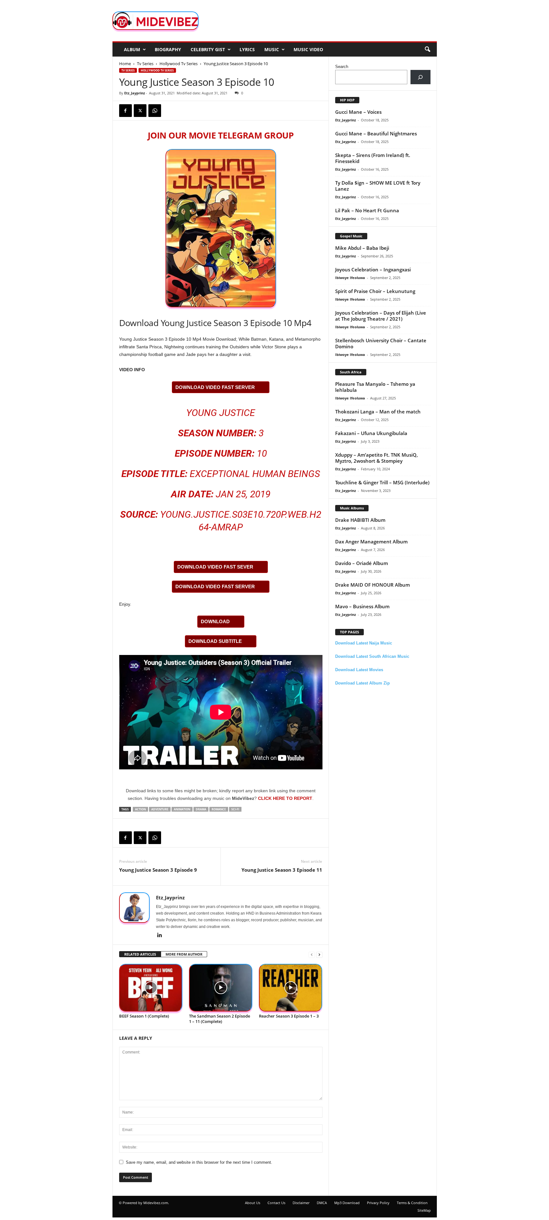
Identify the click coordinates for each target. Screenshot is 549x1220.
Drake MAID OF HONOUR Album (372, 585)
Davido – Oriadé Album (361, 563)
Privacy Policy (378, 1202)
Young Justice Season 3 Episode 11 (281, 870)
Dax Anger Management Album (371, 541)
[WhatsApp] (154, 110)
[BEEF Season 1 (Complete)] (151, 988)
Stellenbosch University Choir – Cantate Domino (380, 343)
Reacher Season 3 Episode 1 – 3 (289, 1016)
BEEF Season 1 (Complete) (144, 1016)
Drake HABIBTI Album (360, 520)
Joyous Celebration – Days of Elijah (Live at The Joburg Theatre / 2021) (380, 316)
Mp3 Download (347, 1202)
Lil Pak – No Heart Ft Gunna (367, 210)
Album (132, 49)
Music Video (308, 49)
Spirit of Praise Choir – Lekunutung (375, 291)
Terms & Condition (412, 1202)
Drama (201, 809)
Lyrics (247, 49)
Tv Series (145, 63)
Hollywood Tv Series (178, 63)
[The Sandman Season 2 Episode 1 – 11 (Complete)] (221, 988)
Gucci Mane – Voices (358, 112)
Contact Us (276, 1202)
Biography (168, 49)
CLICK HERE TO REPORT (285, 798)
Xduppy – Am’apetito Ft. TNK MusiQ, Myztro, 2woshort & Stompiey (376, 458)
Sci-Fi (235, 809)
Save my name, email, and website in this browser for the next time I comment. (199, 1162)
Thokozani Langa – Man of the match (378, 411)
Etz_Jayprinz (134, 93)
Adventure (159, 809)
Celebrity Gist (208, 49)
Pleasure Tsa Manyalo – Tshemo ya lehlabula (375, 387)
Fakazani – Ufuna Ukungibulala (371, 433)
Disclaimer (301, 1202)
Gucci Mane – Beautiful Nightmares (376, 133)
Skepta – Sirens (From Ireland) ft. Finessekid (372, 158)
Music (271, 49)
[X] (140, 110)
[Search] (420, 77)
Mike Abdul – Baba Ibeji (362, 248)
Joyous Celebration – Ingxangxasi (373, 269)
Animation (182, 809)
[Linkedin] (160, 935)
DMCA (322, 1202)
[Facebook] (125, 110)
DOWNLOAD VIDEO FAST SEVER (215, 566)
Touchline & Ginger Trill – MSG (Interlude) (382, 482)
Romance (219, 809)
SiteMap (424, 1210)
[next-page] (319, 954)
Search (341, 66)
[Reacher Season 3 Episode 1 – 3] (290, 988)
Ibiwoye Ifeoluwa (350, 277)
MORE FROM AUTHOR (184, 954)
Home (125, 63)
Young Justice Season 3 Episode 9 (158, 870)
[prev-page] (311, 954)
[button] (427, 50)
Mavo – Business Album (362, 606)
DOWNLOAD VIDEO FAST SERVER (215, 387)
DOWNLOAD (215, 621)
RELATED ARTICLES (140, 954)
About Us (252, 1202)
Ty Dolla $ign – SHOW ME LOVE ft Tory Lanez (377, 186)
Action (140, 809)
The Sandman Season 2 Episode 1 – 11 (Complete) (219, 1018)
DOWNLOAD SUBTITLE (215, 641)
